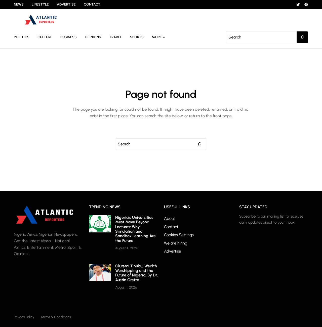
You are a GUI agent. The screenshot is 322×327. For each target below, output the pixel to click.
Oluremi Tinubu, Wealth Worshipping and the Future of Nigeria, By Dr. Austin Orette (136, 273)
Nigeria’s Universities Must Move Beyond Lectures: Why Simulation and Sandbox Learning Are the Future (135, 229)
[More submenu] (164, 37)
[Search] (302, 37)
